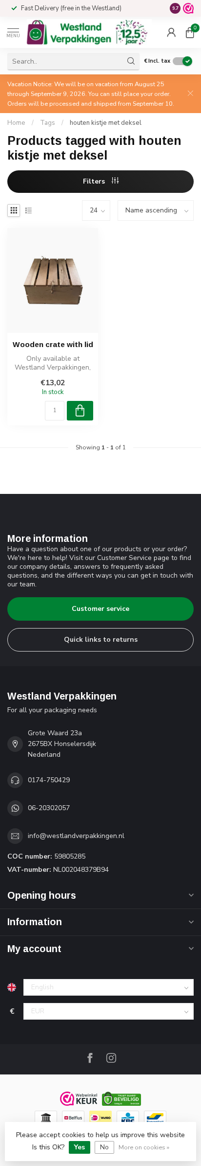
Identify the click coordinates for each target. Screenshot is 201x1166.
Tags (47, 122)
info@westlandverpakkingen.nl (76, 835)
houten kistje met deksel (105, 122)
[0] (190, 32)
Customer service (100, 608)
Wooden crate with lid (53, 344)
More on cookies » (144, 1147)
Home (16, 122)
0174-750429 (49, 780)
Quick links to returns (101, 639)
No (104, 1147)
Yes (79, 1147)
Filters (95, 181)
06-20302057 (49, 808)
